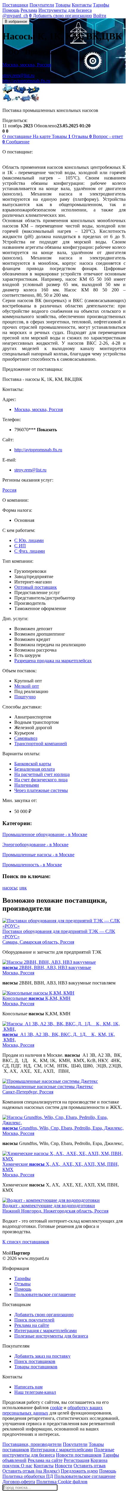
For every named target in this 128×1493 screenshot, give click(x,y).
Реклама (29, 10)
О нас (26, 1465)
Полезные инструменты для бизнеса (51, 1335)
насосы (9, 887)
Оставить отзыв (90, 1465)
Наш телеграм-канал (35, 1392)
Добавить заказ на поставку (42, 1356)
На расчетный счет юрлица (42, 774)
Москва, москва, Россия (26, 64)
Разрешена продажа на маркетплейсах (53, 660)
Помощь (10, 10)
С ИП (20, 545)
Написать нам (28, 1386)
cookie (56, 1407)
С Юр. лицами (29, 540)
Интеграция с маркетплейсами (45, 1330)
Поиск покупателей (34, 1319)
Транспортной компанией (40, 743)
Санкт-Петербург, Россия (27, 1091)
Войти (99, 15)
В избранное (16, 21)
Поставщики (15, 4)
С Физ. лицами (29, 551)
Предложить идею (79, 1470)
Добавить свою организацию (62, 15)
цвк (23, 887)
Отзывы (22, 1283)
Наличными (26, 785)
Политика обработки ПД (27, 1476)
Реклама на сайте (31, 1325)
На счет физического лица (41, 779)
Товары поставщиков (35, 1366)
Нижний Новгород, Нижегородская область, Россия (55, 1210)
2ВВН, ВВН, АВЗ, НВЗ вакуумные (46, 967)
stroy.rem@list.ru (18, 75)
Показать (35, 70)
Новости (63, 1465)
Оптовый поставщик (35, 587)
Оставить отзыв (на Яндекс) (31, 1470)
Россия (9, 490)
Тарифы (101, 4)
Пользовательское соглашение (45, 1294)
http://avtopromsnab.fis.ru (26, 80)
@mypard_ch (15, 15)
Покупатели (41, 4)
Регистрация (76, 1460)
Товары (63, 4)
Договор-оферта (18, 1481)
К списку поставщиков (25, 1241)
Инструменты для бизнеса (65, 10)
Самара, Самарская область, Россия (38, 941)
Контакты (82, 4)
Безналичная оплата (34, 769)
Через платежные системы (41, 790)
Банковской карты (32, 763)
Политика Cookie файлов (62, 1481)
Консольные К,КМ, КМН (36, 998)
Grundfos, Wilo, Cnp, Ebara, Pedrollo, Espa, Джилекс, (63, 1127)
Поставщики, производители (32, 1444)
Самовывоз (25, 738)
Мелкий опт (26, 686)
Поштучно (25, 696)
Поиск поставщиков (34, 1361)
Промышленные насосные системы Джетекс (47, 1086)
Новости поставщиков (79, 1454)
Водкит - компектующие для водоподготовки (48, 1205)
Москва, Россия (18, 972)
